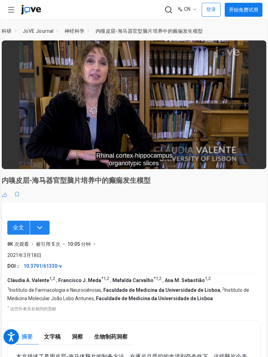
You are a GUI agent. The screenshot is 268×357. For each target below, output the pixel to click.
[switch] (199, 159)
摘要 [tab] (27, 336)
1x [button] (239, 158)
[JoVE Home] (31, 10)
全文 (18, 227)
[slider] (102, 159)
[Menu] (40, 228)
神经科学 (75, 31)
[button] (255, 50)
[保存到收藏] (17, 194)
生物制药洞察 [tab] (111, 336)
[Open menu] (11, 9)
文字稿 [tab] (52, 336)
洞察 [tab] (77, 336)
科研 (7, 31)
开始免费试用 (243, 10)
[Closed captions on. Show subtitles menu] (253, 159)
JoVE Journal (38, 31)
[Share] (4, 194)
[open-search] (168, 10)
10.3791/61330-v (42, 266)
